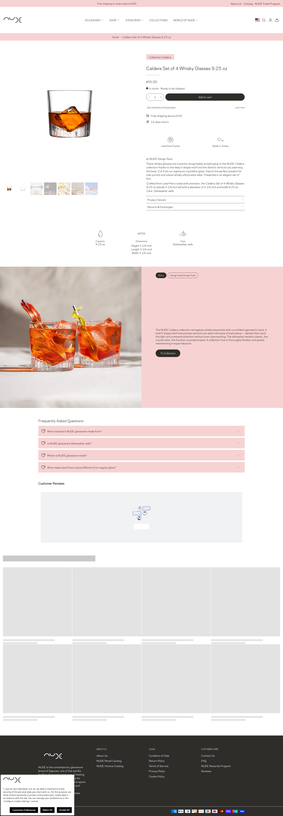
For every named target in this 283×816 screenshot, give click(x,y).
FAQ (203, 760)
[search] (264, 20)
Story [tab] (161, 275)
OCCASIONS (93, 20)
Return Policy (156, 760)
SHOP (113, 20)
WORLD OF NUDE (184, 20)
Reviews (206, 771)
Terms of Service (158, 766)
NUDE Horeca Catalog (110, 766)
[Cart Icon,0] (277, 20)
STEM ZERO (132, 20)
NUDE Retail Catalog (109, 760)
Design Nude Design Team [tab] (183, 275)
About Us (236, 3)
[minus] (149, 97)
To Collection (168, 353)
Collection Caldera (160, 57)
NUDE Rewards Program (216, 766)
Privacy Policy (157, 771)
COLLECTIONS (158, 20)
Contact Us (208, 755)
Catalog (248, 3)
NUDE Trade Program (267, 3)
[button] (205, 97)
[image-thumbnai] (9, 188)
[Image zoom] (70, 114)
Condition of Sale (159, 755)
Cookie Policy (156, 776)
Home (115, 37)
